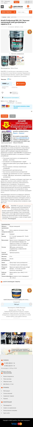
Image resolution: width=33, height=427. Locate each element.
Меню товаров (6, 12)
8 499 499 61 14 (28, 1)
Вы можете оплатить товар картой (22, 107)
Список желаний (7, 393)
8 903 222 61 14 (28, 2)
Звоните (21, 133)
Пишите (15, 133)
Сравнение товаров (8, 396)
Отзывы (12, 116)
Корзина (5, 398)
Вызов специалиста (8, 376)
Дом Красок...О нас (8, 384)
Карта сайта (6, 413)
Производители (7, 405)
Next (30, 304)
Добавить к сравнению (15, 92)
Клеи (8, 17)
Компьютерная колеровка (10, 410)
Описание (4, 116)
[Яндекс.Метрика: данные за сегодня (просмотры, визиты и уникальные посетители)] (6, 371)
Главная (4, 17)
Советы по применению (9, 408)
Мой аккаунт (6, 391)
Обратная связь (7, 381)
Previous (2, 304)
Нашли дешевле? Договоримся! (11, 97)
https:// (21, 138)
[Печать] (31, 111)
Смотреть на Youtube (16, 339)
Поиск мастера (7, 379)
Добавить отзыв (19, 27)
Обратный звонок (16, 2)
